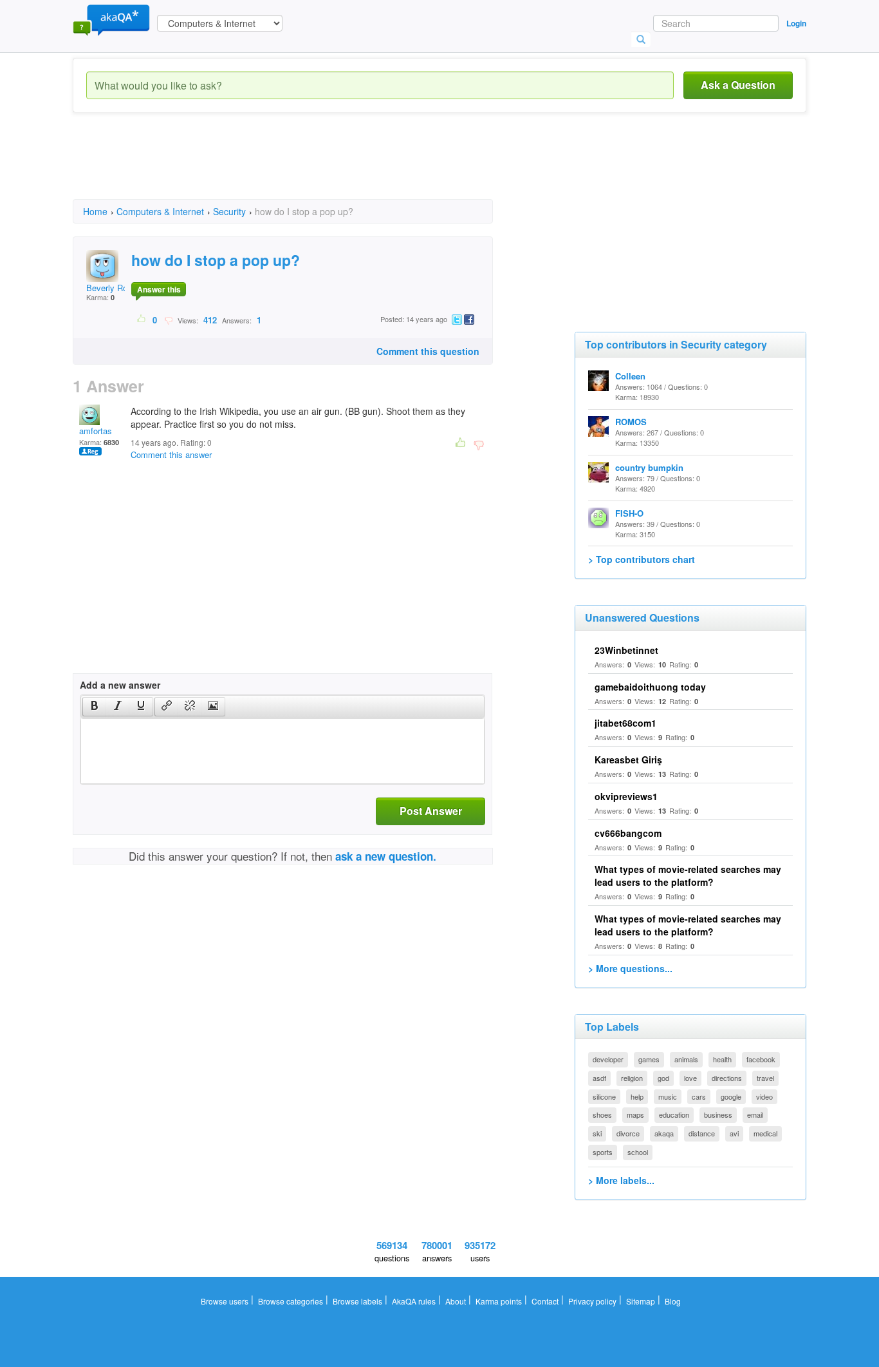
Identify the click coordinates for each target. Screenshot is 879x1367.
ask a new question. (385, 856)
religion (632, 1078)
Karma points (499, 1300)
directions (727, 1078)
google (731, 1096)
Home (95, 211)
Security (229, 211)
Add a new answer (120, 684)
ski (597, 1133)
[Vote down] (168, 319)
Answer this (159, 289)
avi (734, 1133)
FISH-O (629, 513)
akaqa (664, 1133)
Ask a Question (738, 84)
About (455, 1300)
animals (686, 1059)
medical (765, 1133)
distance (702, 1133)
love (690, 1078)
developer (608, 1059)
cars (699, 1096)
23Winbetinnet (626, 650)
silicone (604, 1096)
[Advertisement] (307, 167)
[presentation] (94, 707)
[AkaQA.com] (111, 19)
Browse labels (357, 1300)
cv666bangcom (628, 833)
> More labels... (621, 1180)
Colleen (630, 376)
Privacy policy (592, 1300)
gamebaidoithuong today (650, 686)
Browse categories (290, 1300)
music (667, 1096)
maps (635, 1114)
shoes (602, 1114)
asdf (599, 1078)
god (663, 1078)
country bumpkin (649, 467)
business (718, 1114)
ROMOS (631, 422)
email (755, 1114)
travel (765, 1078)
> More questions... (630, 968)
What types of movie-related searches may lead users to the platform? (688, 875)
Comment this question (427, 351)
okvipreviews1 (626, 796)
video (764, 1096)
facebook (760, 1059)
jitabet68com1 (625, 722)
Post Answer (431, 810)
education (674, 1114)
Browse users (224, 1300)
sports (603, 1152)
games (649, 1059)
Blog (673, 1300)
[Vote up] (141, 319)
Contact (545, 1300)
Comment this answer (171, 454)
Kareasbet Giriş (628, 759)
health (722, 1059)
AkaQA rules (414, 1300)
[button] (94, 706)
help (637, 1096)
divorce (628, 1133)
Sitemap (640, 1300)
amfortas (95, 431)
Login (796, 23)
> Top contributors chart (641, 559)
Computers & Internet (160, 211)
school (637, 1152)
